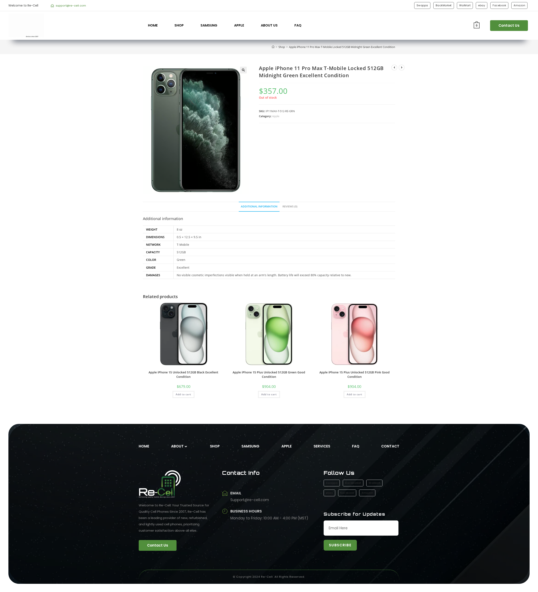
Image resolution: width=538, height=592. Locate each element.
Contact (390, 446)
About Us (269, 25)
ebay (481, 5)
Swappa (422, 5)
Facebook (499, 5)
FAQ (297, 25)
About (177, 446)
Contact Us (509, 25)
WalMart (465, 5)
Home (153, 25)
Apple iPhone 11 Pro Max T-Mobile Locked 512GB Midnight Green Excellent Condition (342, 47)
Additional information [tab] (259, 206)
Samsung (208, 25)
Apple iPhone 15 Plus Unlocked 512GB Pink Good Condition (354, 374)
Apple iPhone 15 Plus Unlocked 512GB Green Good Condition (269, 374)
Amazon (519, 5)
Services (322, 446)
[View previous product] (394, 67)
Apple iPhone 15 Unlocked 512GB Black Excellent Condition (183, 374)
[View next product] (402, 67)
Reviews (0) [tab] (289, 206)
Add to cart (183, 394)
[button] (243, 70)
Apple (239, 25)
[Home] (273, 47)
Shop (179, 25)
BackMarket (444, 5)
